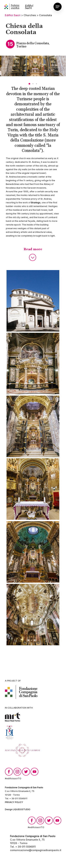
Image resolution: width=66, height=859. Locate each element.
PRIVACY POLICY (14, 802)
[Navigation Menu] (58, 6)
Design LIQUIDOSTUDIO (17, 809)
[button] (29, 83)
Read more (33, 249)
